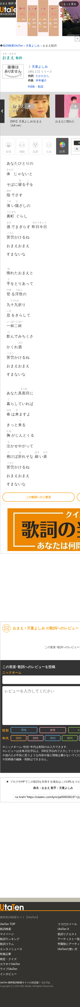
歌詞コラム (7, 944)
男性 (24, 730)
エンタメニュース (11, 949)
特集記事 (5, 954)
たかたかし (42, 75)
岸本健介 (41, 80)
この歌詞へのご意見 (38, 497)
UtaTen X (63, 929)
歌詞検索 (5, 929)
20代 (35, 738)
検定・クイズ (8, 959)
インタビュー (8, 974)
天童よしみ (39, 66)
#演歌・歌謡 (35, 86)
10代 (18, 738)
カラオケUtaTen (10, 964)
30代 (53, 738)
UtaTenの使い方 (67, 949)
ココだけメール (67, 924)
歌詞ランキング (9, 939)
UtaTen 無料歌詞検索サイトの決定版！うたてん (25, 982)
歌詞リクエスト (67, 934)
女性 (52, 730)
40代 (70, 738)
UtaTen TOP (7, 924)
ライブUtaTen (8, 968)
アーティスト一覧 (69, 939)
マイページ (7, 934)
